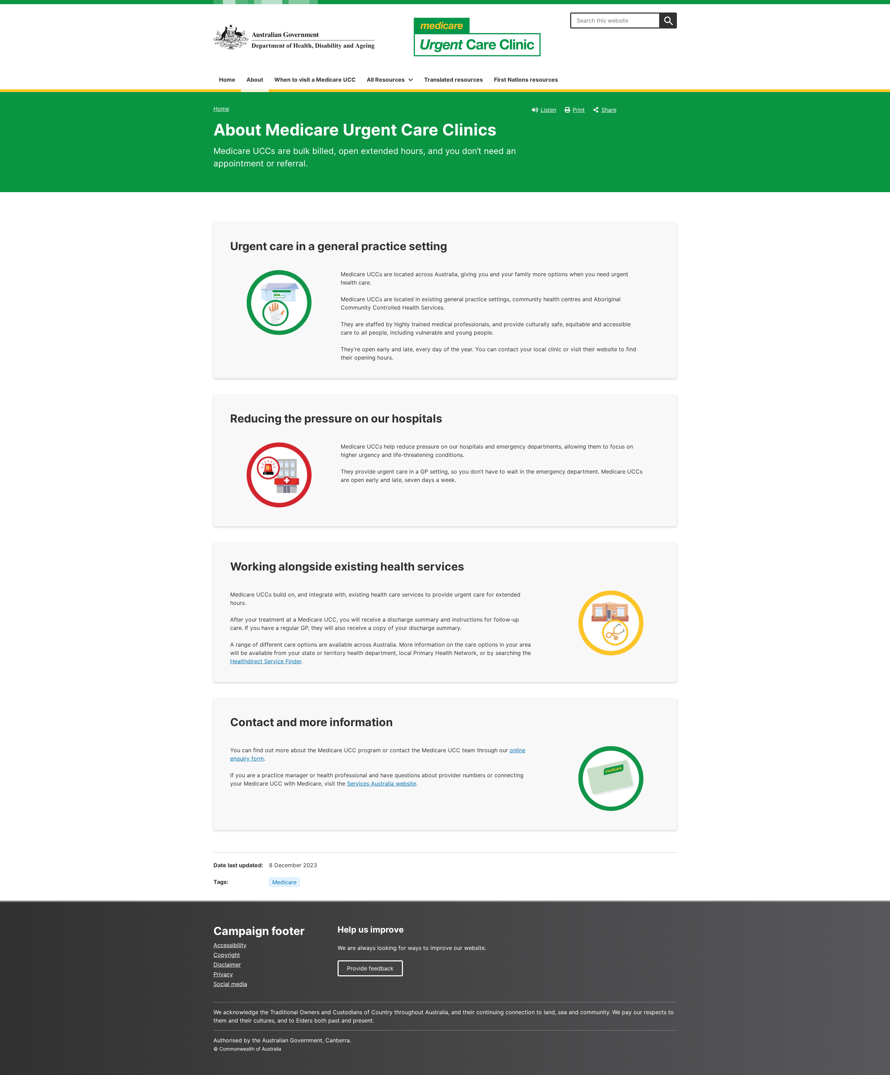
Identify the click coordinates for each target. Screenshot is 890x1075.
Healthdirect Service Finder (265, 661)
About (254, 79)
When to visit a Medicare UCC (315, 79)
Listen (548, 109)
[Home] (293, 37)
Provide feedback (370, 968)
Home (227, 79)
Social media (230, 983)
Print (579, 109)
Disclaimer (227, 964)
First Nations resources (526, 79)
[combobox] (615, 20)
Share (608, 109)
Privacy (223, 974)
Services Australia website (381, 783)
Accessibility (229, 945)
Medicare (284, 882)
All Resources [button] (386, 79)
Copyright (226, 954)
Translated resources (453, 79)
